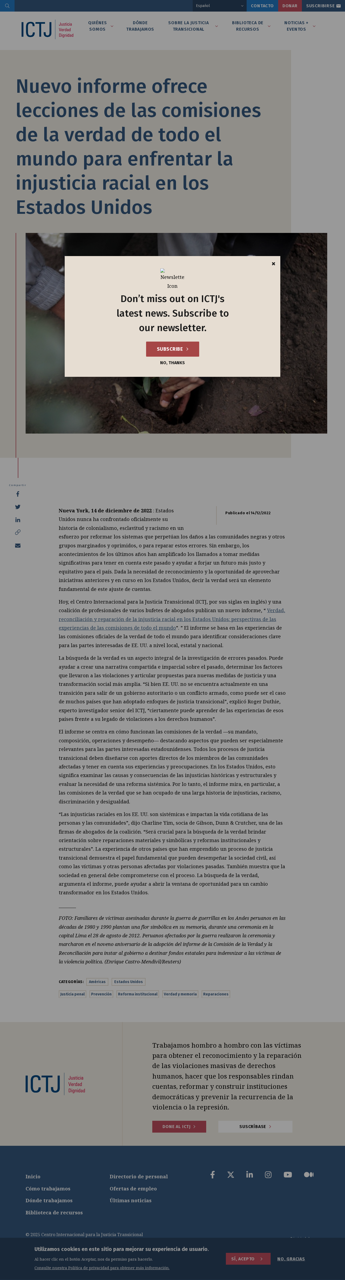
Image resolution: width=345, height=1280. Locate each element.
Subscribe (170, 349)
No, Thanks (172, 362)
